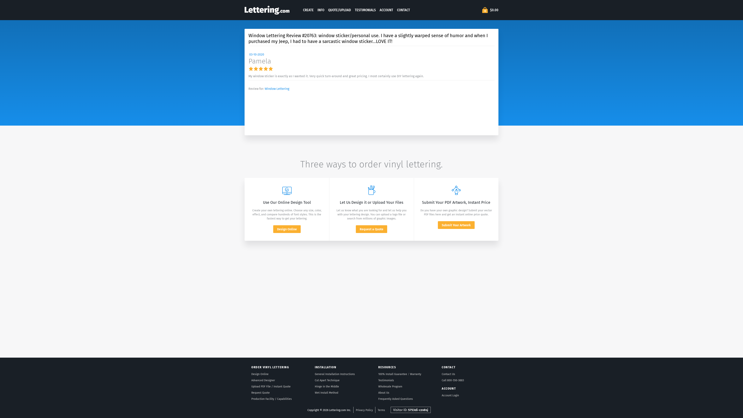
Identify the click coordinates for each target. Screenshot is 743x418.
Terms (381, 410)
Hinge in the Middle (327, 386)
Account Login (450, 395)
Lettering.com (267, 10)
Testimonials (365, 10)
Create (308, 10)
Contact (403, 10)
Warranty (415, 374)
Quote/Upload (339, 10)
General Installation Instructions (335, 374)
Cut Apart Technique (327, 380)
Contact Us (448, 374)
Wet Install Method (326, 392)
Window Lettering (277, 89)
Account (386, 10)
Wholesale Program (390, 386)
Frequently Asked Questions (395, 399)
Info (321, 10)
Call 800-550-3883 (453, 380)
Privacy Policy (364, 410)
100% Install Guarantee (392, 374)
